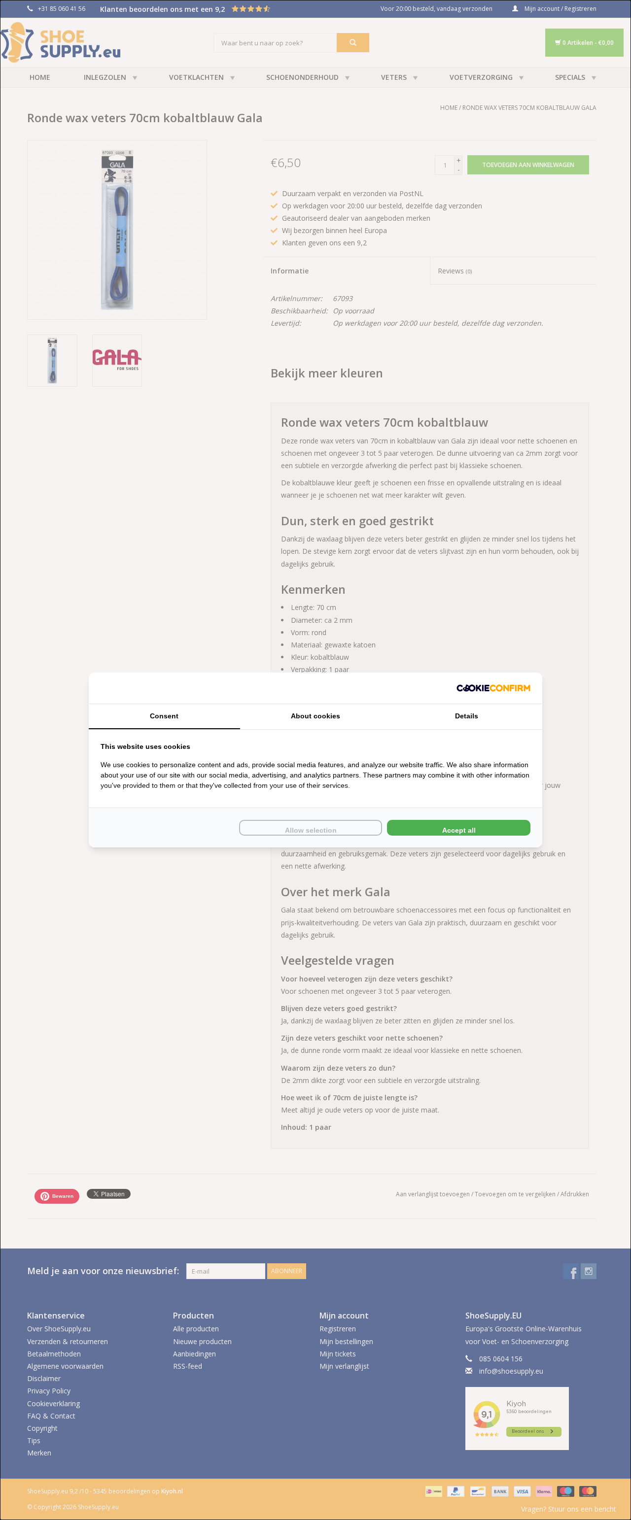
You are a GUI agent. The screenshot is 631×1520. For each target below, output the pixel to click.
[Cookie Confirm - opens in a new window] (493, 688)
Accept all (459, 830)
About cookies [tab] (315, 716)
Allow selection (311, 830)
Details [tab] (466, 716)
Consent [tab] (164, 716)
